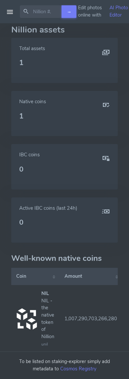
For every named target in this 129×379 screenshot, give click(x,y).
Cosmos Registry (78, 368)
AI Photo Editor (118, 11)
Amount (73, 276)
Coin (21, 276)
